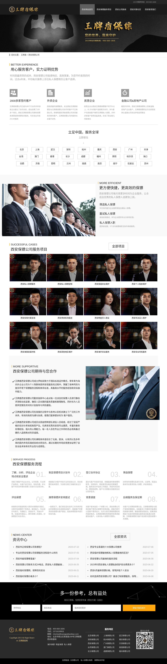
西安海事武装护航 (28, 352)
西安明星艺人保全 (102, 318)
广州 (130, 149)
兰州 (69, 163)
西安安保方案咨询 (28, 318)
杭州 (84, 149)
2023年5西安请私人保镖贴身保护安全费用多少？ (113, 564)
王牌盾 (23, 55)
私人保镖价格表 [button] (87, 660)
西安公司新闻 (120, 9)
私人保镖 (67, 644)
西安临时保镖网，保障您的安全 (30, 570)
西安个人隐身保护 (139, 284)
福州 (99, 156)
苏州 (146, 163)
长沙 (68, 156)
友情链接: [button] (66, 660)
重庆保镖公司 (124, 639)
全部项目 (118, 246)
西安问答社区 (135, 9)
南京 (100, 163)
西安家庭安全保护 (102, 284)
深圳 (68, 149)
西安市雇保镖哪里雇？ (26, 559)
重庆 (99, 149)
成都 (83, 156)
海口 (145, 156)
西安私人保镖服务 (28, 284)
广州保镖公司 (108, 643)
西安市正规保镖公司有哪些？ (29, 547)
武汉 (53, 149)
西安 (115, 149)
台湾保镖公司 (93, 647)
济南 (37, 163)
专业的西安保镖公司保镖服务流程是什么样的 (37, 553)
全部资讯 (120, 536)
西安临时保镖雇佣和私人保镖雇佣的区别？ (110, 553)
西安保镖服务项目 (104, 9)
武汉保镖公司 (124, 635)
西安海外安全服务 (102, 352)
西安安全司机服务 (139, 352)
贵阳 (114, 156)
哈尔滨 (130, 156)
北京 (22, 149)
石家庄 (131, 163)
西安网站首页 (87, 9)
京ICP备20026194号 (55, 642)
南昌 (84, 163)
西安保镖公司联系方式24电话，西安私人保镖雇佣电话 (40, 564)
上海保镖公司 (108, 635)
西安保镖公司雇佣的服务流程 (103, 559)
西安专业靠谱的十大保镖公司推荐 (105, 547)
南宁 (115, 163)
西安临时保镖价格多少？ (27, 576)
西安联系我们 (150, 9)
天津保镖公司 (124, 643)
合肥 (22, 163)
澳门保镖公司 (108, 647)
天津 (146, 149)
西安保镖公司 (93, 643)
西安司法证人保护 (139, 318)
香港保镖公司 (124, 647)
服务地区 (109, 629)
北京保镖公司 (93, 635)
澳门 (37, 156)
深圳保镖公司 (93, 639)
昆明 (53, 163)
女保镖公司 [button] (74, 660)
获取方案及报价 (139, 608)
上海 (37, 149)
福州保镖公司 (124, 651)
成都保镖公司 (108, 651)
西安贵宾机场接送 (65, 318)
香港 (52, 156)
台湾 (21, 156)
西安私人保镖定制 (65, 284)
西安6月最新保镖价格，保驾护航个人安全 (109, 570)
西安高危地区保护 (65, 352)
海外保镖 (51, 644)
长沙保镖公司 (93, 651)
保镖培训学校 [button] (99, 660)
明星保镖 (59, 644)
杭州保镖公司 (108, 639)
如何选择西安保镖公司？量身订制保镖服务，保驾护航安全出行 (114, 576)
